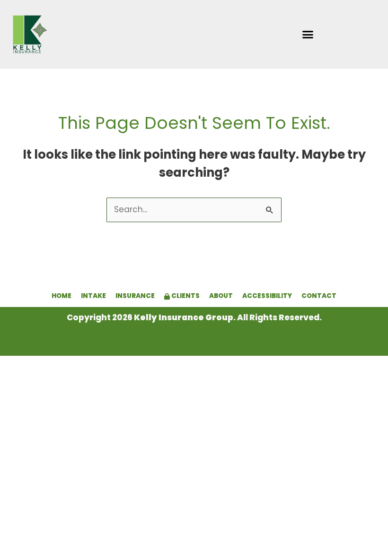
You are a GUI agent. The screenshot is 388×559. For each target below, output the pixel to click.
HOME (61, 295)
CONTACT (318, 295)
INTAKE (93, 295)
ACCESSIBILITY (267, 295)
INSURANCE (135, 295)
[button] (308, 35)
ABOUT (221, 295)
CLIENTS (185, 295)
